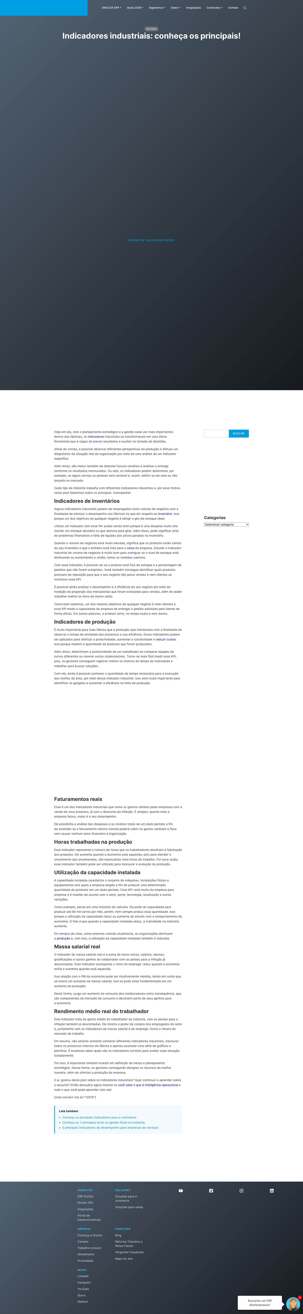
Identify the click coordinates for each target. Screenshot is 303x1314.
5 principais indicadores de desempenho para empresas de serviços (110, 1127)
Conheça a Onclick (90, 1235)
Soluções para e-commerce (126, 1198)
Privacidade (85, 1260)
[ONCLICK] (43, 8)
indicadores (96, 436)
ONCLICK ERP (110, 7)
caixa (130, 548)
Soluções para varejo (129, 1207)
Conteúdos (213, 7)
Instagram (84, 1282)
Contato (233, 7)
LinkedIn (83, 1276)
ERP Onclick (85, 1196)
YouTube (83, 1289)
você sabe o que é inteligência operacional (148, 1085)
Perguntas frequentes (129, 1252)
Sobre (174, 7)
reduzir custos (166, 639)
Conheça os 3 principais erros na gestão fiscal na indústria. (104, 1122)
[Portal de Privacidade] (226, 1211)
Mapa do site (124, 1258)
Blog (118, 1235)
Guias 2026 (134, 7)
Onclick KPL (85, 1202)
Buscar (239, 433)
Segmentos (156, 7)
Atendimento (86, 1254)
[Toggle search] (245, 8)
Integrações (193, 7)
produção (63, 938)
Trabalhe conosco (89, 1248)
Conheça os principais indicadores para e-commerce (99, 1117)
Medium (83, 1301)
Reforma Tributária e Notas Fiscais (128, 1244)
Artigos (151, 29)
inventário (165, 514)
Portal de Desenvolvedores (89, 1217)
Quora (82, 1295)
